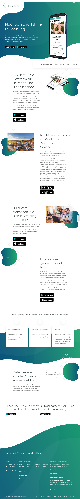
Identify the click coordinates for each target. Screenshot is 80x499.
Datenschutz (71, 496)
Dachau (21, 468)
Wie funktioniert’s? (72, 64)
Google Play (19, 115)
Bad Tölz (21, 466)
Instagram (9, 470)
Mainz (28, 468)
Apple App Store (10, 47)
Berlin (20, 464)
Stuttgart (37, 468)
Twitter (6, 470)
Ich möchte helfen (59, 64)
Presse (59, 496)
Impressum (65, 496)
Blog (37, 496)
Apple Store (19, 119)
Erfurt (28, 464)
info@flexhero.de (12, 466)
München (37, 466)
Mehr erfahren (54, 473)
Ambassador (48, 496)
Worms (44, 468)
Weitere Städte (23, 472)
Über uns (42, 496)
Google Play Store (22, 47)
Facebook (15, 470)
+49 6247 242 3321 (13, 464)
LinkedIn (12, 470)
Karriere (54, 496)
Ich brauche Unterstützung (45, 64)
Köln (28, 466)
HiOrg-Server (22, 478)
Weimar (45, 466)
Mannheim (37, 464)
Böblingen (45, 464)
